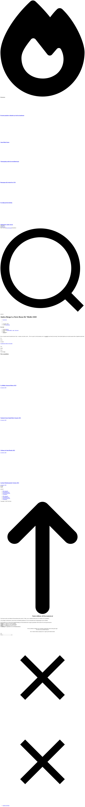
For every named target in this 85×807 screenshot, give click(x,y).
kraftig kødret (9, 330)
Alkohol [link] (4, 332)
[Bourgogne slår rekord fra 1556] (42, 172)
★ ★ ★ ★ (5, 319)
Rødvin (7, 329)
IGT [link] (4, 351)
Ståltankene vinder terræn (6, 224)
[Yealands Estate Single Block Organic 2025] (42, 402)
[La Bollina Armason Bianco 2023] (42, 370)
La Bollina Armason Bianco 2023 (8, 385)
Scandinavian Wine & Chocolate (6, 343)
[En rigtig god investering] (42, 192)
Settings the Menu (6, 805)
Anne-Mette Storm (4, 142)
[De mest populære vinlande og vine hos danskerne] (42, 106)
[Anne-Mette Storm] (42, 129)
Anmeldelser (7, 324)
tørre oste (16, 330)
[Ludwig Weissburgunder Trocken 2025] (42, 467)
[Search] (11, 634)
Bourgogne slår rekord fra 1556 (8, 182)
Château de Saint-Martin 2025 (7, 450)
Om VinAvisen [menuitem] (9, 227)
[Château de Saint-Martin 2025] (42, 435)
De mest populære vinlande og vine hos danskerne (12, 115)
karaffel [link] (46, 336)
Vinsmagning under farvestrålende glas (9, 161)
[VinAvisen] (2, 226)
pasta (13, 330)
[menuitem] (3, 227)
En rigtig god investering (6, 202)
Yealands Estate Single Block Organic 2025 (10, 418)
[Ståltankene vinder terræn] (42, 213)
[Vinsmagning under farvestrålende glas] (42, 152)
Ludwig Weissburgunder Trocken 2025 (9, 482)
